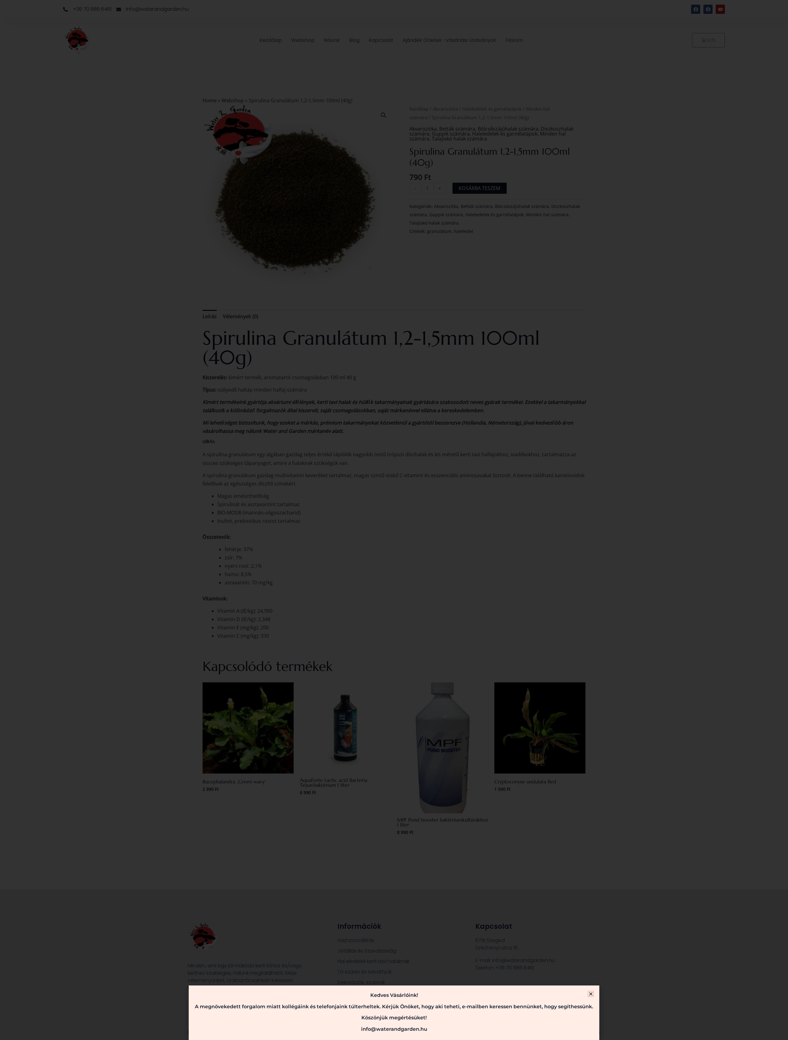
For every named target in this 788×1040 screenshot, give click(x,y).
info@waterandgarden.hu (394, 1029)
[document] (394, 520)
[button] (591, 994)
